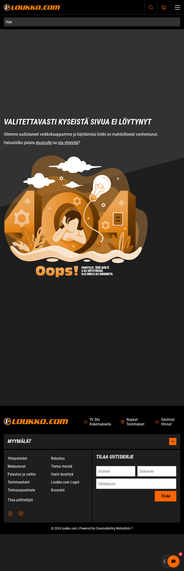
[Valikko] (177, 7)
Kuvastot (58, 527)
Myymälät (19, 478)
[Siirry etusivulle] (32, 7)
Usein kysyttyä (62, 511)
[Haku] (150, 7)
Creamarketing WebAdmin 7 (114, 565)
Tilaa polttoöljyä (20, 537)
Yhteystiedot (17, 495)
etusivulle (44, 122)
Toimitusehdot (19, 519)
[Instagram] (21, 550)
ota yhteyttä (68, 122)
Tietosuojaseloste (21, 527)
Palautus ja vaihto (22, 511)
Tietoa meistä (61, 503)
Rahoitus (58, 495)
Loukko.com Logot (65, 519)
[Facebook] (10, 550)
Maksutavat (17, 503)
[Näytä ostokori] (163, 7)
